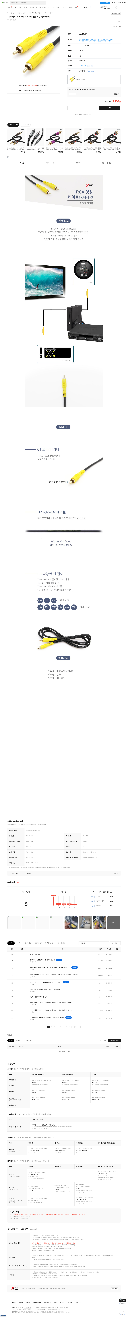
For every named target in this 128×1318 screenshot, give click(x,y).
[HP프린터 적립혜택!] (122, 1303)
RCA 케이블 (48, 13)
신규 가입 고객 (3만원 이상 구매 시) (33, 85)
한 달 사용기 (61, 943)
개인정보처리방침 (36, 1303)
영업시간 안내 (60, 1311)
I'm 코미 (106, 2)
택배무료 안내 (91, 71)
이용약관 (21, 1303)
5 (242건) (86, 46)
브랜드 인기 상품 (25, 125)
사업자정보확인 (27, 1309)
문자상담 (67, 1312)
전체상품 (82, 943)
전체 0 (11, 1040)
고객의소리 (62, 1312)
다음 (79, 1027)
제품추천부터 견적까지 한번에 (29, 90)
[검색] (43, 3)
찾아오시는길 (70, 1303)
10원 (80, 56)
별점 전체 (114, 943)
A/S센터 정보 (114, 1288)
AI (15, 7)
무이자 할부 (82, 61)
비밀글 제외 (103, 1040)
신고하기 (115, 873)
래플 (76, 7)
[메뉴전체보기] (3, 7)
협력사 (55, 1303)
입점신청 (28, 1303)
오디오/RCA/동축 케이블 (34, 13)
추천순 (18, 943)
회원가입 (118, 2)
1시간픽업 (38, 7)
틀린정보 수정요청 (116, 13)
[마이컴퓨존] (124, 8)
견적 (20, 7)
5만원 (81, 51)
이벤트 (43, 7)
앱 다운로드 (79, 1303)
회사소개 (14, 1303)
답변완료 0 (19, 1040)
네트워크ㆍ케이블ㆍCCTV (17, 13)
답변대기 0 (29, 1040)
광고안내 (62, 1303)
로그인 (113, 2)
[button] (116, 6)
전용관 (58, 7)
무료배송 (32, 7)
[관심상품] (72, 108)
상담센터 (124, 2)
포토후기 (38, 943)
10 (75, 1027)
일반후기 (49, 943)
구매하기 (109, 107)
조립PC (9, 7)
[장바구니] (119, 8)
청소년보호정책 (47, 1303)
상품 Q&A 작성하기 (114, 1040)
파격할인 (26, 7)
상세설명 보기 (33, 1229)
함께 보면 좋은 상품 (13, 125)
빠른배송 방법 (90, 66)
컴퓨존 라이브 (83, 7)
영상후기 (28, 943)
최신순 (11, 943)
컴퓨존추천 (51, 7)
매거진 (64, 7)
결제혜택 (71, 7)
